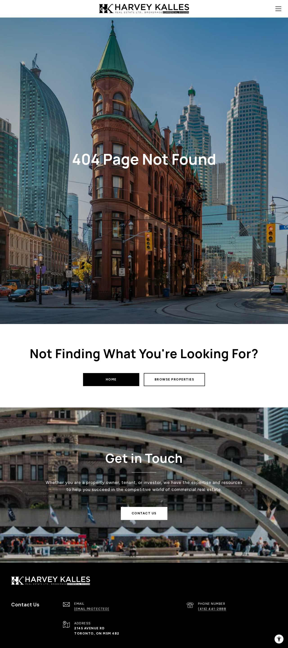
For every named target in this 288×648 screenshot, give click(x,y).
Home (111, 379)
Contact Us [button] (144, 513)
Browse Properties (174, 379)
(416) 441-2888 (212, 609)
